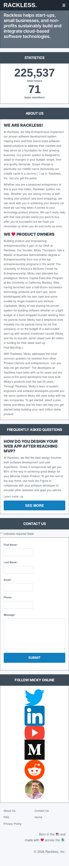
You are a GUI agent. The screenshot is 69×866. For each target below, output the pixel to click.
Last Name (11, 562)
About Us (9, 810)
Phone (8, 597)
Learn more (11, 496)
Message (10, 615)
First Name (11, 545)
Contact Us (41, 810)
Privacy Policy (13, 823)
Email (8, 580)
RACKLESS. (20, 5)
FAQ (6, 817)
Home (38, 817)
